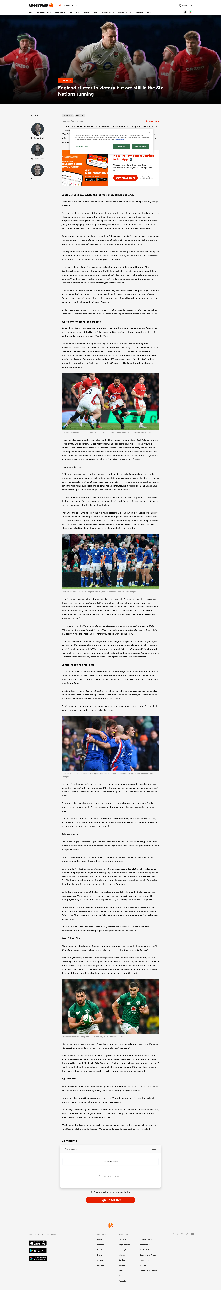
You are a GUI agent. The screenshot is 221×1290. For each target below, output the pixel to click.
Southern (122, 1265)
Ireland (115, 239)
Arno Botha (84, 911)
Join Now (122, 1239)
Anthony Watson (98, 1129)
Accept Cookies (140, 146)
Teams (86, 12)
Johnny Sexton (149, 239)
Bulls (139, 891)
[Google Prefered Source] (54, 1259)
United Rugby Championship (80, 841)
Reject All (121, 146)
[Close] (149, 132)
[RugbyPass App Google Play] (54, 1251)
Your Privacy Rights (82, 146)
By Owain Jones (38, 178)
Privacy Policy (146, 1239)
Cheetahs (100, 845)
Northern (122, 1260)
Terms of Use (145, 1244)
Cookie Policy (145, 1250)
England (80, 116)
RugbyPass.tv (124, 1244)
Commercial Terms (148, 1255)
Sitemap (100, 1265)
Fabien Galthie (69, 675)
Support (143, 1265)
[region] (111, 141)
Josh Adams (143, 439)
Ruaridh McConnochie (77, 1129)
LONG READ (65, 80)
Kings (112, 845)
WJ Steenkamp (132, 911)
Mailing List (123, 1250)
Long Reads (60, 12)
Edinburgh (120, 671)
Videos (100, 1260)
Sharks (69, 880)
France (154, 255)
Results (100, 1250)
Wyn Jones (118, 459)
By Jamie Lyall (37, 158)
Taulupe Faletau (82, 359)
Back (36, 115)
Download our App (143, 12)
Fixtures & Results (44, 12)
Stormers (123, 880)
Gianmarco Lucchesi (141, 481)
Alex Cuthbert (115, 351)
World (121, 1270)
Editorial (143, 1276)
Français (122, 1281)
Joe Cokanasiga (98, 1086)
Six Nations (68, 116)
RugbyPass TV (108, 12)
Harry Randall (121, 298)
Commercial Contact (148, 1270)
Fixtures (100, 1244)
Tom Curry (121, 274)
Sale (140, 274)
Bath (81, 1125)
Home (99, 1239)
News (31, 12)
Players (95, 12)
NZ (120, 1276)
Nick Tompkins (121, 443)
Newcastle (97, 1109)
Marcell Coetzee (138, 907)
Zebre (123, 891)
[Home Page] (41, 5)
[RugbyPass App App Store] (54, 1243)
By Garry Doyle (38, 138)
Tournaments (74, 12)
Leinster (91, 1067)
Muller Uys (118, 911)
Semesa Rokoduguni (122, 1129)
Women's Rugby (124, 12)
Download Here (125, 177)
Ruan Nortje (147, 911)
